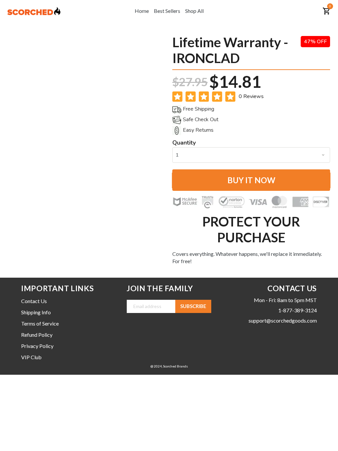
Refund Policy (36, 334)
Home (142, 11)
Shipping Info (36, 312)
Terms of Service (40, 323)
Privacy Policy (37, 346)
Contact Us (34, 301)
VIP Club (31, 357)
